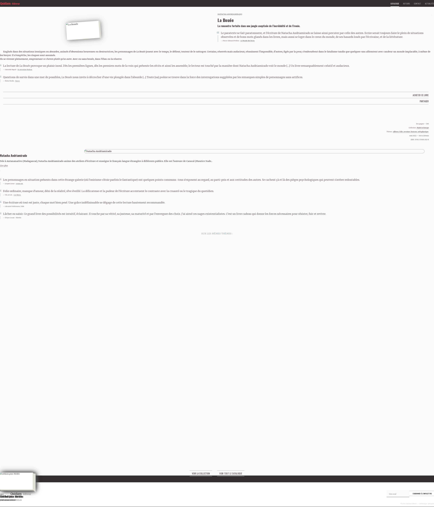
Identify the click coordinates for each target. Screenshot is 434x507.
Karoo (17, 81)
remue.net (19, 183)
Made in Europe (423, 128)
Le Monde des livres (248, 41)
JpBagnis (431, 504)
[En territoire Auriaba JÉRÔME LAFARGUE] (217, 380)
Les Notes (17, 195)
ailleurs (396, 132)
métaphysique (423, 132)
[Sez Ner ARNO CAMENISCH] (217, 266)
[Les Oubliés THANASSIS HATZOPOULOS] (217, 323)
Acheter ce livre (421, 95)
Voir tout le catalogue (230, 473)
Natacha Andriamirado (230, 14)
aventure (406, 132)
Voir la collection (201, 473)
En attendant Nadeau (25, 69)
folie (401, 132)
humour (414, 132)
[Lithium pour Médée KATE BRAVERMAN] (217, 436)
